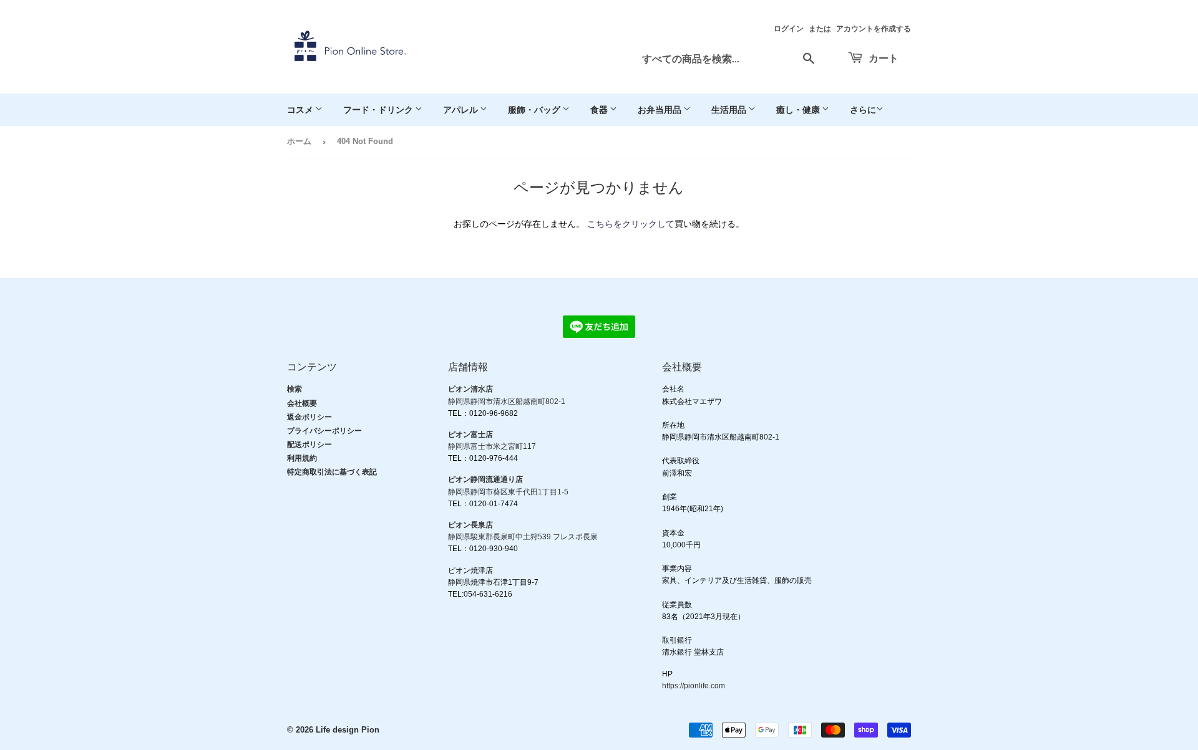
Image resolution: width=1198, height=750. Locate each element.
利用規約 (302, 458)
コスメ (301, 109)
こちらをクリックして (630, 224)
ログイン (789, 28)
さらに (863, 110)
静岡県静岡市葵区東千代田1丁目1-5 (508, 492)
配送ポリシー (309, 444)
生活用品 (729, 109)
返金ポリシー (309, 417)
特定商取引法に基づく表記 (332, 472)
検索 (294, 389)
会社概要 (302, 403)
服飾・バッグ (535, 109)
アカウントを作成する (873, 28)
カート (882, 58)
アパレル (461, 109)
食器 (600, 109)
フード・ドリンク (379, 109)
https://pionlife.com (693, 685)
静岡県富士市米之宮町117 (492, 446)
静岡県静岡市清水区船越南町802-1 (506, 401)
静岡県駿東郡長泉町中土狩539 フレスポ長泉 (523, 536)
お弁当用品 (660, 109)
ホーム (299, 141)
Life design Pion (347, 729)
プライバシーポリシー (324, 430)
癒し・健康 (799, 109)
